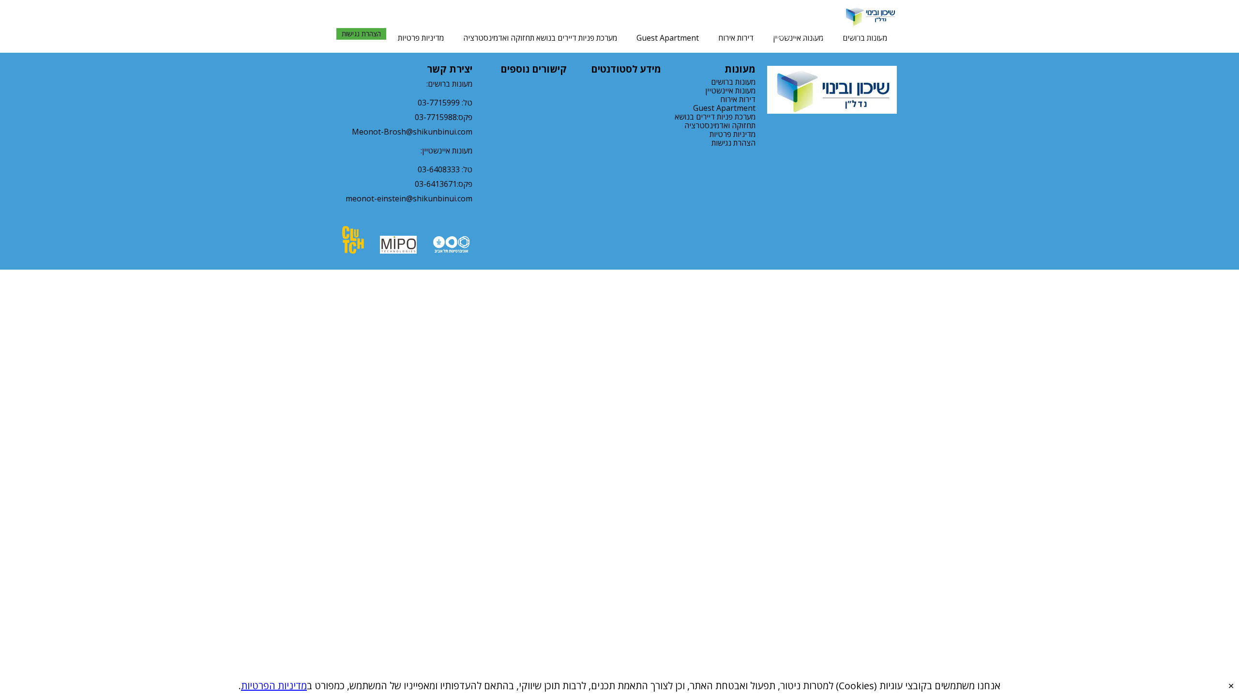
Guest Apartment (667, 37)
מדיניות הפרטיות (274, 685)
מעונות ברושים (733, 81)
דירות (857, 35)
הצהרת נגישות (361, 33)
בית (878, 35)
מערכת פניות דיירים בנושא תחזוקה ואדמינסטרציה (540, 37)
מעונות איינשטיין (730, 90)
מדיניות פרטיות (421, 37)
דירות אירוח (736, 37)
